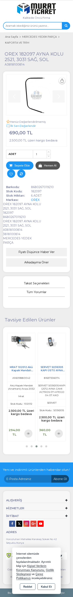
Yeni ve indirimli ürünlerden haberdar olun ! (36, 470)
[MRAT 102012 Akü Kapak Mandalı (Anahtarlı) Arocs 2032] (21, 342)
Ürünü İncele (28, 433)
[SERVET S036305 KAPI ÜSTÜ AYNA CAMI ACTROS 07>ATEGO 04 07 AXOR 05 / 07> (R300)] (52, 342)
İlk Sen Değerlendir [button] (23, 125)
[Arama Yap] (66, 26)
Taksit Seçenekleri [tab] (36, 283)
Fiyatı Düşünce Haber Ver (36, 252)
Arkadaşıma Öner (36, 262)
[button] (26, 446)
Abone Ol (60, 479)
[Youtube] (41, 524)
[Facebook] (12, 524)
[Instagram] (26, 524)
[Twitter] (19, 524)
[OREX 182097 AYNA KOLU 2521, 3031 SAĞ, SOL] (36, 95)
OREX (35, 200)
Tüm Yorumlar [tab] (36, 292)
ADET (12, 154)
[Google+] (33, 524)
